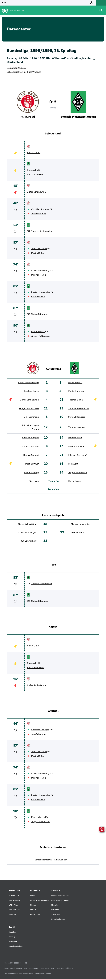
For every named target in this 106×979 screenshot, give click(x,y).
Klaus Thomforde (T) (28, 383)
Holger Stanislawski (29, 408)
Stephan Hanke (38, 275)
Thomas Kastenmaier (41, 231)
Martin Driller (33, 152)
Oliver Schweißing (40, 270)
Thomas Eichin (34, 170)
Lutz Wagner (34, 72)
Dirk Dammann (31, 417)
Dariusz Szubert (31, 455)
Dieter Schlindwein (36, 192)
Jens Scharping (38, 214)
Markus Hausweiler (40, 292)
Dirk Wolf (73, 464)
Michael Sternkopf (77, 455)
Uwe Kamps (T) (75, 383)
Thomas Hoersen (76, 427)
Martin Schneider (35, 174)
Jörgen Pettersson (40, 336)
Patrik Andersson (76, 391)
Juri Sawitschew (39, 248)
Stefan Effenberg (39, 314)
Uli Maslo (34, 481)
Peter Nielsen (38, 297)
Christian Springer (40, 209)
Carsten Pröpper (30, 438)
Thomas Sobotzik (30, 446)
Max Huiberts (38, 331)
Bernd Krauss (74, 481)
